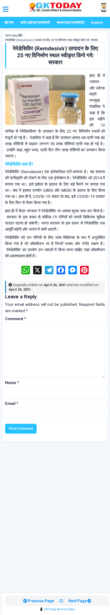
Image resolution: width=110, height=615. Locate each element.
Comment (15, 318)
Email (11, 403)
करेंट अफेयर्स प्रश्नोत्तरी (35, 23)
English (97, 23)
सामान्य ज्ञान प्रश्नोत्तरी (70, 23)
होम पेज (9, 23)
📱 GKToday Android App (57, 609)
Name (12, 382)
